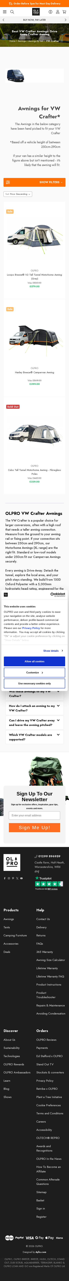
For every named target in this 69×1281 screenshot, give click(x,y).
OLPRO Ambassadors (17, 1072)
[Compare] (53, 258)
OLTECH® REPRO (48, 1138)
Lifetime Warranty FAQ (50, 976)
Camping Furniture (15, 935)
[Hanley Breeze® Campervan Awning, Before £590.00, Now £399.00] (34, 335)
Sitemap (41, 1192)
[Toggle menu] (4, 11)
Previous (3, 19)
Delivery (41, 927)
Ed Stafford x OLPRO (49, 1056)
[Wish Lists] (34, 258)
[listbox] (21, 194)
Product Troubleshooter (45, 995)
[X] (17, 878)
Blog (6, 1089)
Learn (7, 1080)
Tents (7, 927)
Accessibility (44, 1130)
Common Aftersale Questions (48, 1181)
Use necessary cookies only (34, 683)
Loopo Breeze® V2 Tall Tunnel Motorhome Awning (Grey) (34, 276)
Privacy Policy (31, 627)
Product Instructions (48, 984)
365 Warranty (44, 952)
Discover (11, 1030)
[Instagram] (9, 878)
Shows (8, 1097)
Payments (42, 1048)
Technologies (12, 1056)
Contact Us (43, 919)
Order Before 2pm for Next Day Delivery (37, 3)
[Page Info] (50, 12)
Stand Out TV (45, 1064)
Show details (51, 650)
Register (41, 1217)
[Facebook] (5, 878)
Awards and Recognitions (44, 1148)
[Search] (12, 12)
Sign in (40, 1208)
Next (65, 19)
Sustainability (12, 1048)
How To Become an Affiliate (48, 1169)
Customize (32, 672)
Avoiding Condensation (50, 1013)
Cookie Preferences (48, 1105)
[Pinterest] (13, 878)
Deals (7, 952)
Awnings (9, 919)
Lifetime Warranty (47, 968)
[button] (34, 182)
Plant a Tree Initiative (49, 1097)
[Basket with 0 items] (64, 12)
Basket (40, 1200)
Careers (41, 1121)
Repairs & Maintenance (50, 1005)
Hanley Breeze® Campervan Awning (34, 372)
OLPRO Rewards (14, 1064)
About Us (9, 1040)
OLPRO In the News (48, 1159)
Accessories (11, 943)
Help (40, 910)
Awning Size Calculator (50, 960)
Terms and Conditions (49, 1113)
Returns (41, 935)
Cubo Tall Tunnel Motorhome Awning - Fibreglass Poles (34, 472)
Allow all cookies (34, 661)
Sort (7, 194)
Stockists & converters (50, 1072)
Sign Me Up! (34, 827)
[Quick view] (15, 258)
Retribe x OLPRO (47, 1089)
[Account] (58, 12)
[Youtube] (21, 878)
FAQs (39, 943)
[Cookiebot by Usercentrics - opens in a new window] (50, 594)
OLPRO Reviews (46, 1040)
